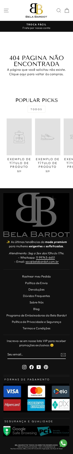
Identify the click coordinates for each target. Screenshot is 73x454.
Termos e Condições (36, 328)
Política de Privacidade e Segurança (36, 322)
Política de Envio (36, 283)
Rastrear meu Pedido (36, 276)
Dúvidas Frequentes (36, 296)
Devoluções (36, 289)
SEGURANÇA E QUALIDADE (28, 421)
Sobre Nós (37, 302)
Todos (36, 109)
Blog (36, 309)
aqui (23, 74)
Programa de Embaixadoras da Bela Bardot (36, 315)
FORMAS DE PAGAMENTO (27, 379)
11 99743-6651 (45, 257)
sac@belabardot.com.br (42, 261)
